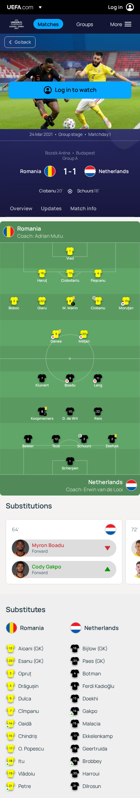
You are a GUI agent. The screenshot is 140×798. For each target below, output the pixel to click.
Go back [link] (23, 42)
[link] (48, 24)
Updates (51, 208)
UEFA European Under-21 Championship (16, 24)
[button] (119, 24)
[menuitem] (51, 24)
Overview (21, 208)
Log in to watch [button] (76, 90)
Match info (83, 208)
